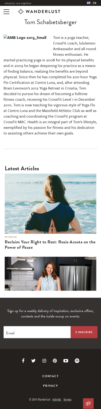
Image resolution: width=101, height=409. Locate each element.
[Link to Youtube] (65, 360)
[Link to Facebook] (23, 360)
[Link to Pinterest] (55, 360)
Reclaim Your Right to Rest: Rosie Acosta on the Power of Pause (50, 244)
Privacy (50, 385)
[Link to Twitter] (33, 360)
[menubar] (91, 3)
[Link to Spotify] (77, 360)
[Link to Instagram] (44, 360)
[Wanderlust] (39, 12)
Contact (50, 376)
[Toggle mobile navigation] (6, 11)
